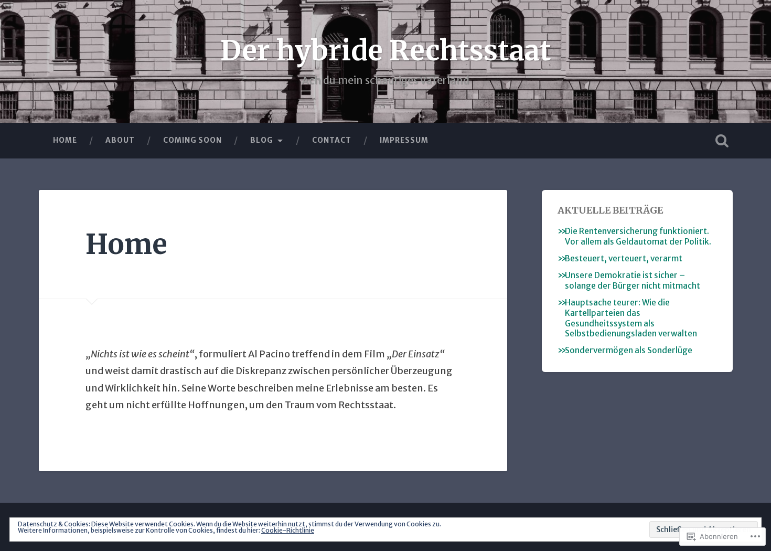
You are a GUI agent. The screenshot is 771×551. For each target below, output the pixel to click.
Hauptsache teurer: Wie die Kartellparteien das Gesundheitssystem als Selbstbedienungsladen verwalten (631, 318)
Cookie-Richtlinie (287, 530)
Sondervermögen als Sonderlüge (628, 350)
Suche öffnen (722, 140)
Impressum (404, 140)
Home (65, 140)
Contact (331, 140)
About (120, 140)
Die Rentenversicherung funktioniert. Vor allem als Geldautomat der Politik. (638, 236)
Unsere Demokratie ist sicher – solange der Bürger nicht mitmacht (632, 280)
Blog (261, 140)
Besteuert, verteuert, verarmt (623, 258)
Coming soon (192, 140)
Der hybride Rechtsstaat (385, 50)
